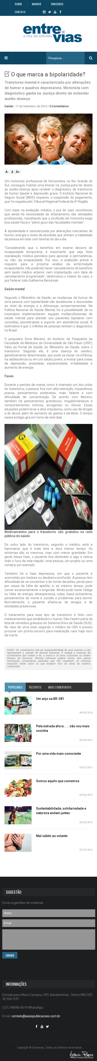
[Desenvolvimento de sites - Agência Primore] (81, 1054)
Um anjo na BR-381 (50, 699)
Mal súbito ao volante (51, 836)
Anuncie (36, 4)
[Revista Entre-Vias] (52, 33)
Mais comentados (59, 687)
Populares (15, 687)
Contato (20, 12)
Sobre (18, 4)
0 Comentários (59, 106)
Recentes (35, 687)
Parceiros (57, 4)
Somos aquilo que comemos (57, 781)
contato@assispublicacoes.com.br (36, 1016)
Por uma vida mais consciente (58, 753)
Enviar (10, 955)
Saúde (9, 106)
